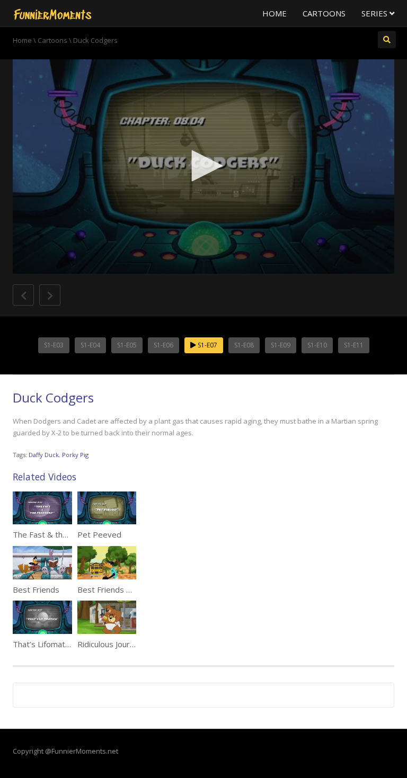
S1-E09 (280, 345)
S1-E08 (244, 345)
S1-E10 (317, 345)
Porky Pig (75, 455)
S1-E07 (206, 345)
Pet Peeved (99, 534)
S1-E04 (90, 345)
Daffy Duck (44, 455)
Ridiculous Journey (110, 644)
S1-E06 (163, 345)
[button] (203, 165)
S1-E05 (127, 345)
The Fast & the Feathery (57, 534)
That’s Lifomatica (44, 644)
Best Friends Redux (113, 589)
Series (375, 13)
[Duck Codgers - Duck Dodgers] (52, 13)
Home (274, 13)
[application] (203, 166)
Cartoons (324, 13)
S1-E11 (354, 345)
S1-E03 (54, 345)
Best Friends (36, 589)
